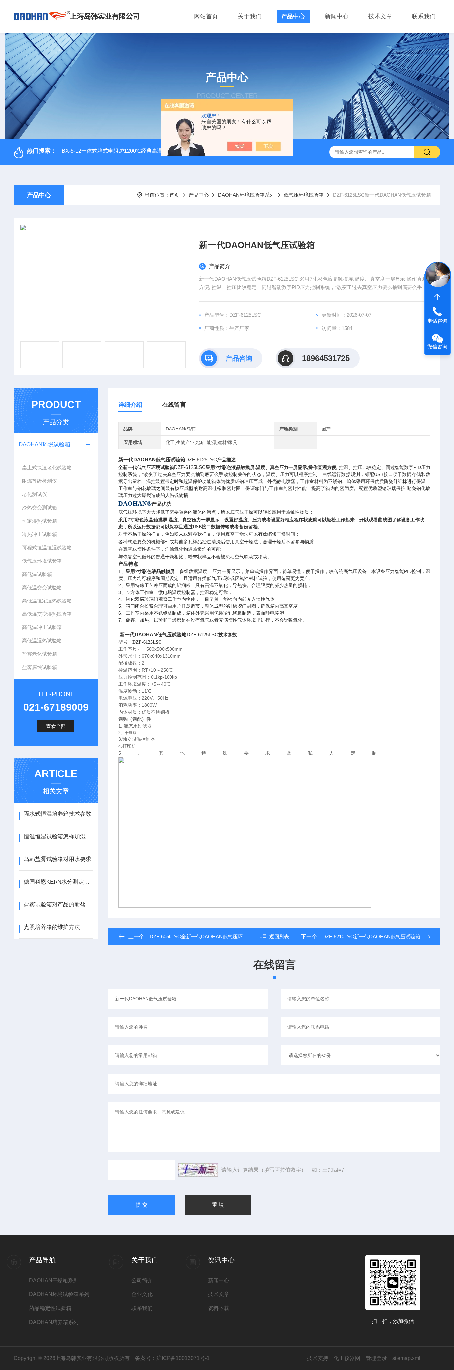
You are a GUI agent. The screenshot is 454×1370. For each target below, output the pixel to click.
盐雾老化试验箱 (39, 654)
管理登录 (376, 1358)
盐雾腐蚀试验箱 (39, 667)
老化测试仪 (34, 494)
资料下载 (218, 1308)
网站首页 (206, 16)
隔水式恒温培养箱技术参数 (57, 814)
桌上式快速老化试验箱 (47, 467)
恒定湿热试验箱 (39, 521)
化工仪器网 (347, 1358)
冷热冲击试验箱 (39, 534)
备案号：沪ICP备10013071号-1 (172, 1358)
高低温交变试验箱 (42, 587)
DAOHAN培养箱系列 (54, 1322)
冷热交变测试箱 (39, 507)
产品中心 (293, 16)
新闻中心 (337, 16)
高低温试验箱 (37, 574)
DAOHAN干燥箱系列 (54, 1280)
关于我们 (250, 16)
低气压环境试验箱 (304, 195)
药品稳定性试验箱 (50, 1308)
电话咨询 (437, 321)
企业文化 (142, 1294)
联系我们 (424, 16)
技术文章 (380, 16)
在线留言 (174, 404)
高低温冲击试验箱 (42, 627)
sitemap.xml (406, 1358)
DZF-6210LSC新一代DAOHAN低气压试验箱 (371, 936)
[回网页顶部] (437, 296)
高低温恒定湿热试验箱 (47, 600)
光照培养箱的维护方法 (52, 927)
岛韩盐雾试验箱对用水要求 (57, 859)
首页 (174, 195)
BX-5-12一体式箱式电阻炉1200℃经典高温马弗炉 (120, 151)
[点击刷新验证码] (198, 1170)
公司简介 (142, 1280)
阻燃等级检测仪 (39, 481)
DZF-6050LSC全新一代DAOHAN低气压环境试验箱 (206, 936)
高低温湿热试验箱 (42, 640)
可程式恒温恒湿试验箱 (47, 547)
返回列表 (279, 936)
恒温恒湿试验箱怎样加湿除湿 (58, 836)
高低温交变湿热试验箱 (47, 614)
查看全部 (56, 726)
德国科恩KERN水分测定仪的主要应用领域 (58, 882)
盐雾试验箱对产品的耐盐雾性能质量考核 (58, 904)
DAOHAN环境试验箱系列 (246, 195)
